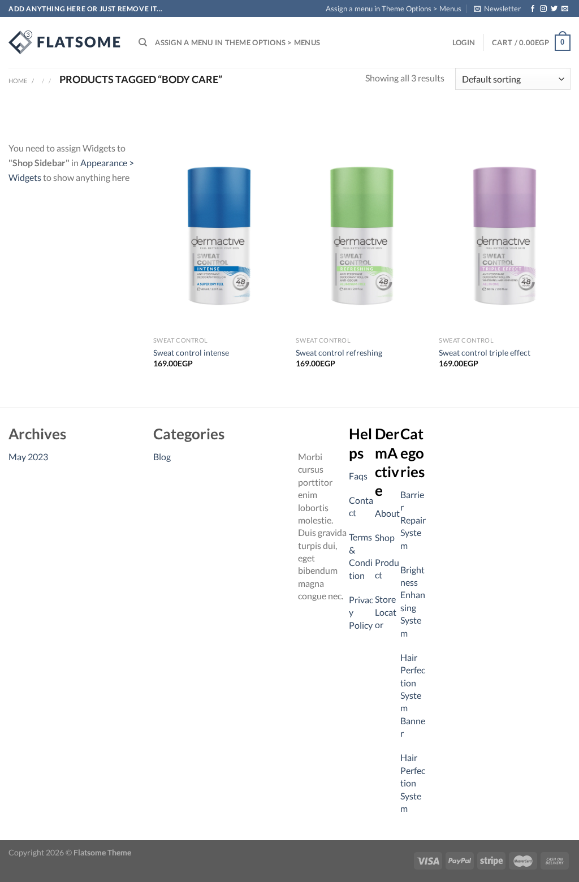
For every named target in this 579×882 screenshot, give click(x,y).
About (387, 513)
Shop (385, 537)
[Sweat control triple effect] (505, 236)
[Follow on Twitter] (554, 9)
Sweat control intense (191, 352)
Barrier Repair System (413, 520)
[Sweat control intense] (219, 236)
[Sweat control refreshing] (361, 236)
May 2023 (28, 456)
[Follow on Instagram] (543, 9)
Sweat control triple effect (484, 352)
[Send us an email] (564, 9)
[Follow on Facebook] (532, 9)
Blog (162, 456)
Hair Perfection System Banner (412, 695)
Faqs (358, 475)
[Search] (143, 42)
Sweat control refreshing (339, 352)
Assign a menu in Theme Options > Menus (393, 8)
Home (17, 80)
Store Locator (385, 612)
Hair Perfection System (412, 783)
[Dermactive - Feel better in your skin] (65, 42)
